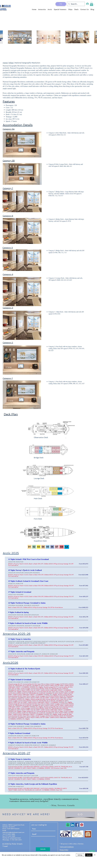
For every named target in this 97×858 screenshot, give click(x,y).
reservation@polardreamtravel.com (13, 832)
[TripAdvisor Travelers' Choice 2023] (68, 825)
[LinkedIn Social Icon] (72, 825)
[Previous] (10, 802)
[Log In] (87, 4)
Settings (80, 855)
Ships (11, 63)
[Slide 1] (47, 805)
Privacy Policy (64, 850)
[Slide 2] (49, 805)
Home (5, 63)
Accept (89, 855)
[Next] (87, 802)
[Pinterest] (82, 825)
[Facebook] (77, 825)
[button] (91, 4)
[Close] (95, 854)
